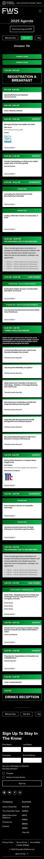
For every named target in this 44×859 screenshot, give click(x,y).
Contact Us (7, 822)
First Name (7, 744)
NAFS (24, 815)
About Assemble (9, 806)
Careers (5, 826)
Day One (26, 38)
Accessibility (35, 842)
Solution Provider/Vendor (15, 777)
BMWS (25, 824)
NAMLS (25, 811)
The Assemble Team (11, 811)
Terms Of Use (21, 842)
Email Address (29, 755)
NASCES (25, 806)
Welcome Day (10, 38)
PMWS (25, 828)
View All (25, 832)
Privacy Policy (7, 842)
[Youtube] (9, 792)
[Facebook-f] (15, 792)
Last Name (28, 744)
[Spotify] (4, 792)
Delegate (9, 773)
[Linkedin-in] (20, 792)
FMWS (25, 819)
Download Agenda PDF (22, 29)
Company (7, 755)
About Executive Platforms (9, 816)
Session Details (9, 147)
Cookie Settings (22, 845)
